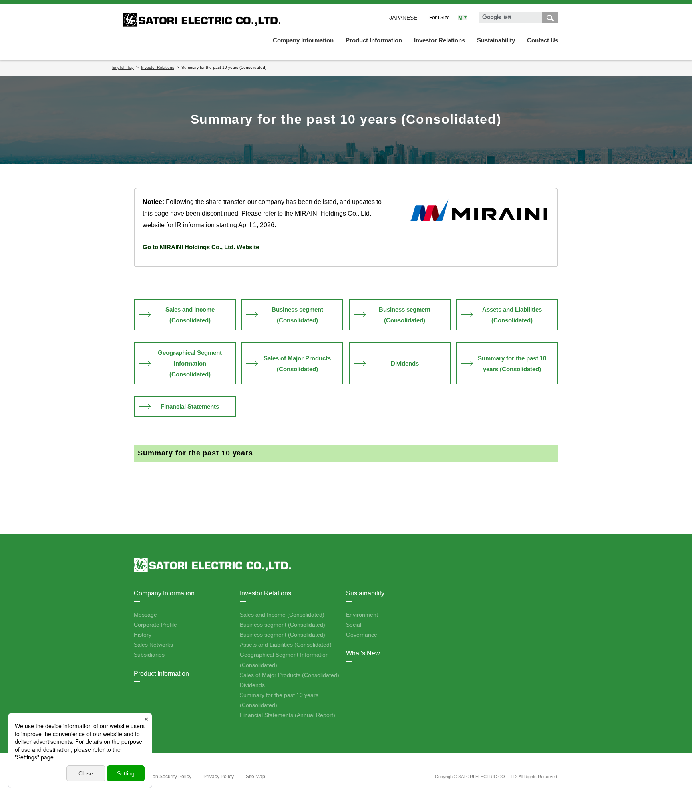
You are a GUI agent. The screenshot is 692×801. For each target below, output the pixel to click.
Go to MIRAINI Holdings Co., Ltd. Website (201, 247)
